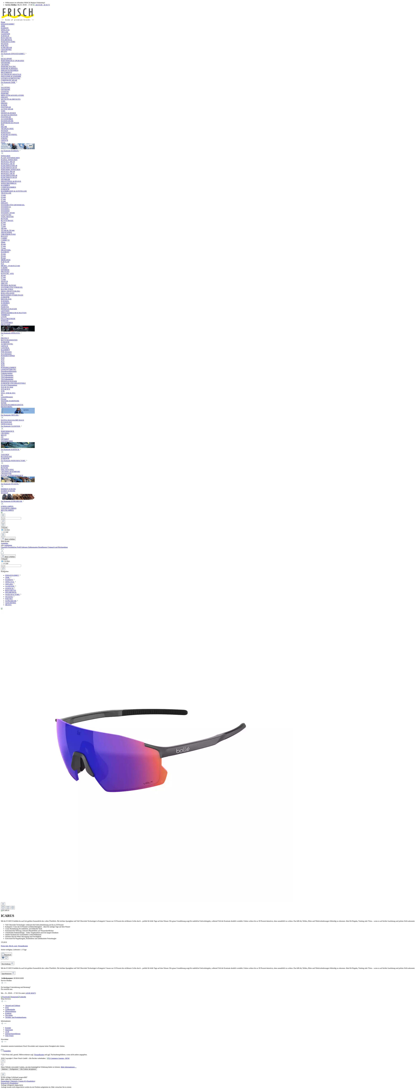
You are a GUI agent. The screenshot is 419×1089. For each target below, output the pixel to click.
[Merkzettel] (2, 550)
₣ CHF (5, 532)
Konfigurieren (14, 1069)
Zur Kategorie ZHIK (8, 82)
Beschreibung (6, 964)
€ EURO (6, 530)
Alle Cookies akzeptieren (28, 1069)
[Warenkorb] (2, 553)
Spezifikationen (7, 974)
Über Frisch (9, 1036)
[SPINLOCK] (18, 413)
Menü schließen (9, 539)
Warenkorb (7, 955)
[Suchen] (3, 521)
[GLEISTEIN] (18, 447)
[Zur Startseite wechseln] (17, 20)
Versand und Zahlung (12, 1005)
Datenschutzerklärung (12, 1034)
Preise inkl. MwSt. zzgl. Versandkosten (14, 946)
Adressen (24, 547)
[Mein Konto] (3, 535)
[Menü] (3, 515)
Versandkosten (39, 1055)
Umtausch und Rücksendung (58, 547)
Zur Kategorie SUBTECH (10, 449)
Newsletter (9, 1015)
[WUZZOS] (18, 499)
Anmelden (4, 543)
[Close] (3, 904)
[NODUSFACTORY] (18, 482)
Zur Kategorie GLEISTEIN (11, 426)
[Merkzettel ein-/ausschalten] (4, 958)
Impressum (9, 1030)
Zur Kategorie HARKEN (10, 151)
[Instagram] (13, 997)
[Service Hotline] (209, 1064)
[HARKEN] (18, 331)
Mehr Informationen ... (68, 1067)
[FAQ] (2, 512)
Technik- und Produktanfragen (15, 1017)
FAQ (7, 1007)
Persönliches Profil (14, 547)
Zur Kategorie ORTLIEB (10, 415)
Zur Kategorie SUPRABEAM (11, 501)
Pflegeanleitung (10, 1011)
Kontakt (8, 1028)
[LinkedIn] (22, 997)
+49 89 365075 (30, 993)
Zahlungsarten (33, 547)
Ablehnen (5, 1069)
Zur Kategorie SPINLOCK (10, 333)
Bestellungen (43, 547)
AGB (7, 1032)
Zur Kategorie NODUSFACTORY (13, 461)
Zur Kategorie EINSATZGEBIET (13, 54)
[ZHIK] (18, 149)
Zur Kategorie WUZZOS (10, 484)
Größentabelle (10, 1009)
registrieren (8, 545)
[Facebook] (5, 997)
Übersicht (4, 547)
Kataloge (8, 1013)
